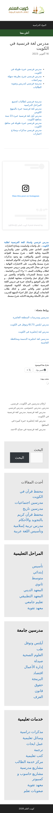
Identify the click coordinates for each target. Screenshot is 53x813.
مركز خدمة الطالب (29, 762)
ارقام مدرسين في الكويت (33, 403)
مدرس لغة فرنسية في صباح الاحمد (28, 429)
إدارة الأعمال (33, 667)
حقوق (38, 685)
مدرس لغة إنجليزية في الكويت (33, 331)
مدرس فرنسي (15, 407)
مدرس (45, 407)
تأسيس (37, 566)
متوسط (37, 578)
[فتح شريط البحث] (4, 26)
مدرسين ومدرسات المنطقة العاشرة (31, 317)
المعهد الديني (33, 590)
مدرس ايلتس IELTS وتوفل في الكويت (29, 324)
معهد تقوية (35, 608)
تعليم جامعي (34, 602)
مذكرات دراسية (31, 732)
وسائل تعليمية (33, 738)
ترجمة (38, 750)
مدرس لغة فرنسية (36, 412)
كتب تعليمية (34, 756)
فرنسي (14, 403)
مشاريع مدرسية (31, 767)
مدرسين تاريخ (33, 508)
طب (40, 649)
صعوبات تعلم (33, 791)
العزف (38, 697)
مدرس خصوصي (32, 407)
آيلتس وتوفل (33, 643)
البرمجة (37, 679)
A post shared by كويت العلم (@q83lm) (25, 225)
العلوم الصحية (33, 655)
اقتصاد (38, 673)
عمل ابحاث (34, 744)
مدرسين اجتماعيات (29, 502)
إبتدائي (38, 572)
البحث (38, 450)
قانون (39, 691)
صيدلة (38, 661)
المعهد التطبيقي (31, 596)
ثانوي (39, 584)
